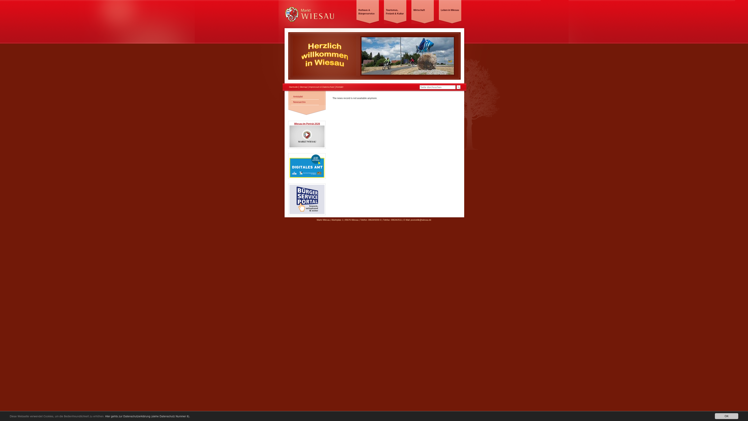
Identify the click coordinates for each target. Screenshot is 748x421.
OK (727, 416)
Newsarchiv (299, 102)
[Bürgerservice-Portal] (307, 213)
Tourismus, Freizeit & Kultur (395, 12)
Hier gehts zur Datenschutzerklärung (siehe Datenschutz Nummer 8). (147, 416)
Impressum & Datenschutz (321, 87)
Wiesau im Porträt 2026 (307, 123)
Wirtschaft (419, 10)
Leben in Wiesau (450, 10)
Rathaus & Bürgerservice (366, 12)
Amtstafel (298, 96)
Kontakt (339, 87)
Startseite (293, 87)
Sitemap (303, 87)
